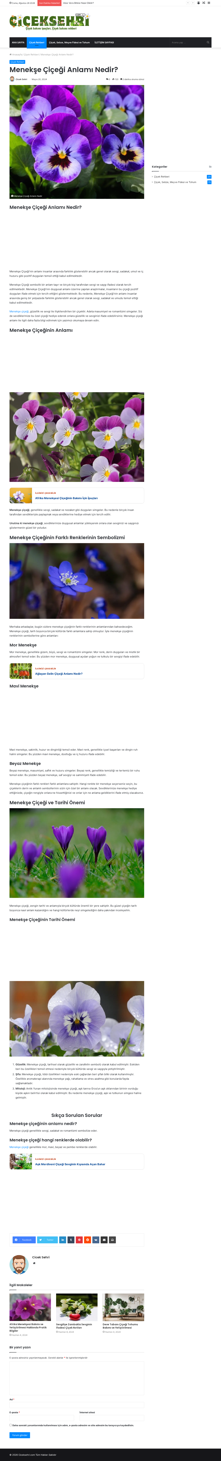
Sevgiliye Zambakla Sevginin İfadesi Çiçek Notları (74, 1326)
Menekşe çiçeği (19, 311)
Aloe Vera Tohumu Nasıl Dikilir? (79, 3)
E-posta (14, 1412)
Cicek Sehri (21, 79)
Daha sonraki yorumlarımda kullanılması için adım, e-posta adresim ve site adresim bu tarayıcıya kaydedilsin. (73, 1425)
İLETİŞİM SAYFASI (104, 42)
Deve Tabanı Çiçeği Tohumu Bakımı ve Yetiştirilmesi (120, 1326)
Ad (11, 1399)
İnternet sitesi (87, 1412)
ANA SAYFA (18, 42)
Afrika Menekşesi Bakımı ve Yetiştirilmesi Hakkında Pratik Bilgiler (28, 1328)
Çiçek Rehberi (36, 42)
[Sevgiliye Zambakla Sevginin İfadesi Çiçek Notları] (77, 1307)
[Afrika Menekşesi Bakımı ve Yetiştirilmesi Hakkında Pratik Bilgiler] (30, 1307)
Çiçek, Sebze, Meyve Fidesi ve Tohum (69, 42)
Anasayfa (17, 54)
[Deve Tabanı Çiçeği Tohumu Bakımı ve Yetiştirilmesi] (123, 1307)
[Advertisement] (76, 240)
